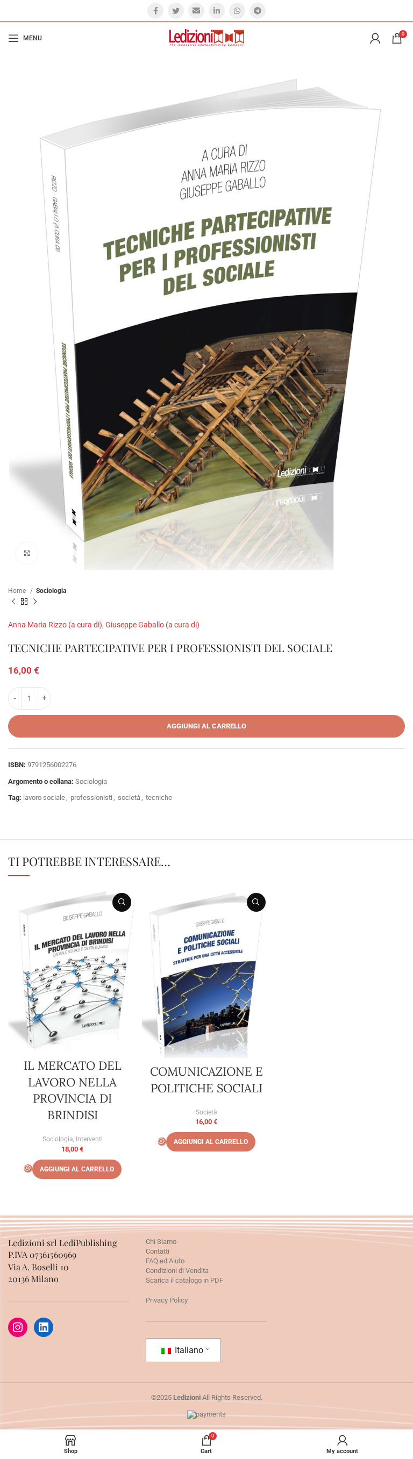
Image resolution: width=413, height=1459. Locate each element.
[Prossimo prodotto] (35, 601)
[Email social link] (196, 11)
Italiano (188, 1350)
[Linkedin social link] (217, 11)
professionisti (91, 797)
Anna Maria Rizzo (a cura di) (55, 624)
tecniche (159, 797)
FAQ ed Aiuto (165, 1261)
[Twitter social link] (176, 11)
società (129, 797)
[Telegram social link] (258, 11)
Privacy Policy (167, 1300)
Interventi (89, 1139)
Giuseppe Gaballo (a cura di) (152, 624)
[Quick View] (28, 1168)
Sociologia (51, 591)
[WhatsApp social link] (237, 11)
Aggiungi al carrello (206, 726)
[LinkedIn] (43, 1327)
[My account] (375, 38)
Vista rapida (121, 902)
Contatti (157, 1251)
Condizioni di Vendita (177, 1271)
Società (206, 1112)
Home (17, 591)
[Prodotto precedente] (13, 601)
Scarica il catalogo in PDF (184, 1280)
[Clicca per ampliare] (27, 553)
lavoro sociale (44, 797)
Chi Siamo (161, 1242)
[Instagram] (17, 1327)
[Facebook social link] (155, 11)
